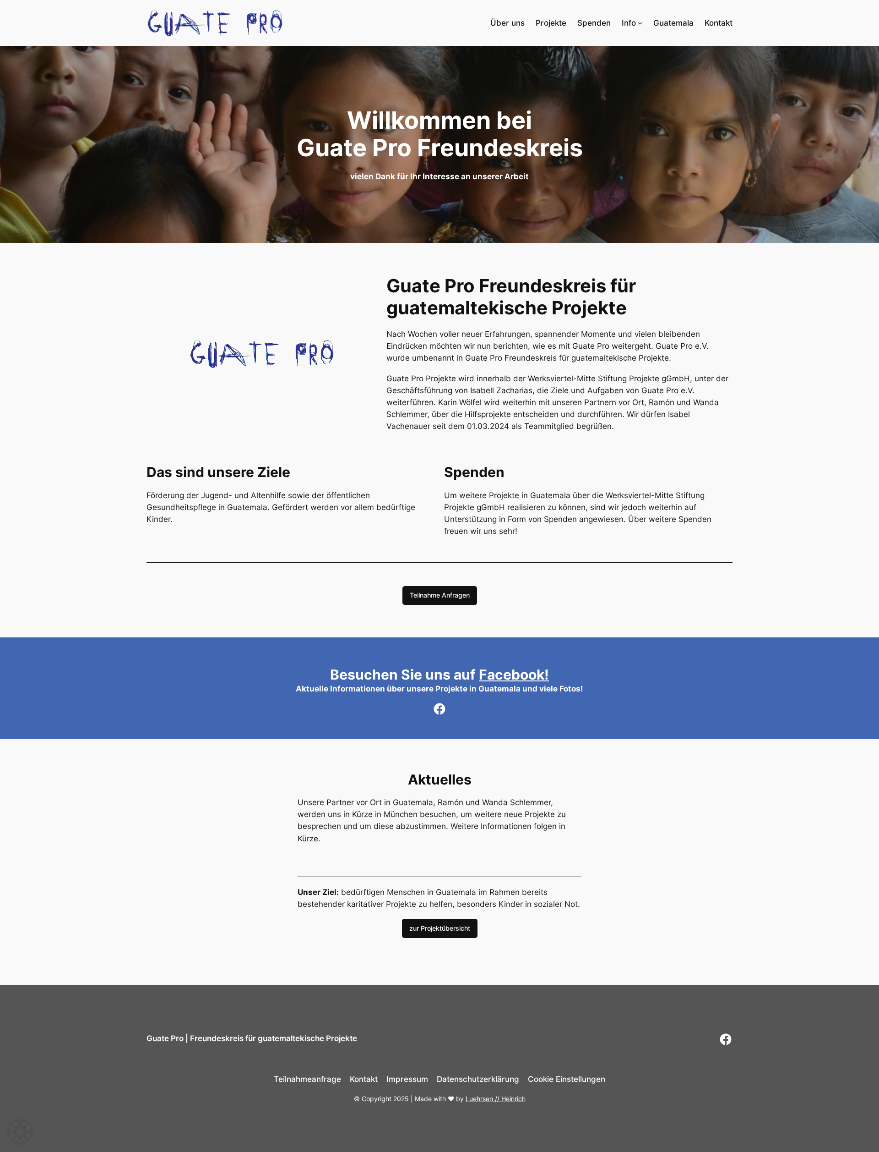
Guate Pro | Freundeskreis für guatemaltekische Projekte (251, 1038)
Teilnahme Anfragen (440, 595)
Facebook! (514, 674)
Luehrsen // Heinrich (496, 1099)
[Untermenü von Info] (640, 23)
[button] (20, 1132)
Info (629, 22)
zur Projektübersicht (439, 928)
